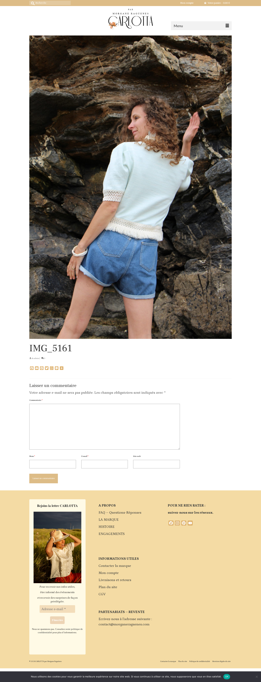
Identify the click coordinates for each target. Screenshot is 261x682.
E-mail (84, 456)
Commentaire (36, 400)
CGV (102, 594)
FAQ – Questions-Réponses (120, 513)
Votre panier (218, 3)
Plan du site (108, 587)
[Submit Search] (32, 3)
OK (227, 676)
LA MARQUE (109, 520)
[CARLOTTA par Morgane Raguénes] (130, 18)
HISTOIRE (107, 527)
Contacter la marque (115, 566)
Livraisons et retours (115, 580)
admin (36, 358)
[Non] (256, 676)
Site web (137, 456)
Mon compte (109, 573)
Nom (32, 456)
